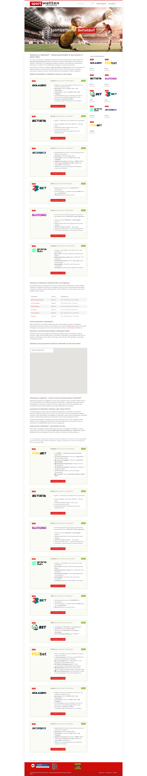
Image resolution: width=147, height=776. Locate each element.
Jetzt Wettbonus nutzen (57, 106)
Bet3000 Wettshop (35, 306)
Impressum (101, 772)
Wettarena (33, 316)
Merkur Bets (34, 309)
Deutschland (111, 4)
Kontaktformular (70, 326)
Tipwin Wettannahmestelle (37, 300)
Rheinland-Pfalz (49, 760)
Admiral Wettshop (35, 313)
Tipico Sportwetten (35, 303)
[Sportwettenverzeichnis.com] (44, 4)
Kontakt (115, 772)
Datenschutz (109, 772)
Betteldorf (70, 81)
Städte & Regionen (101, 4)
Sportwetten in (33, 760)
